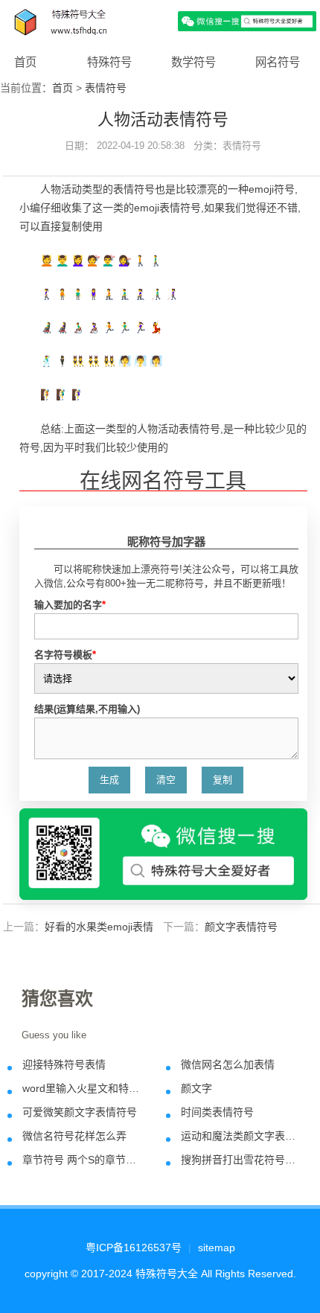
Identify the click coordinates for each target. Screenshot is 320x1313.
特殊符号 (109, 62)
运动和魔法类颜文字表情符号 (240, 1136)
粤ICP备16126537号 (134, 1247)
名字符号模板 (65, 654)
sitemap (216, 1247)
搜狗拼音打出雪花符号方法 (240, 1160)
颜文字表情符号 (241, 927)
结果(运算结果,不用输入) (87, 709)
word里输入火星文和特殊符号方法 (81, 1088)
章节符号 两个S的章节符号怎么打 (81, 1160)
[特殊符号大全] (160, 20)
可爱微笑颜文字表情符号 (79, 1112)
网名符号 (277, 62)
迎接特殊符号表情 (64, 1064)
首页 (25, 62)
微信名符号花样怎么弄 (74, 1136)
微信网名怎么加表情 (228, 1064)
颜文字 (196, 1088)
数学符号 (193, 62)
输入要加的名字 (70, 604)
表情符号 (106, 88)
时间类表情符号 (217, 1112)
